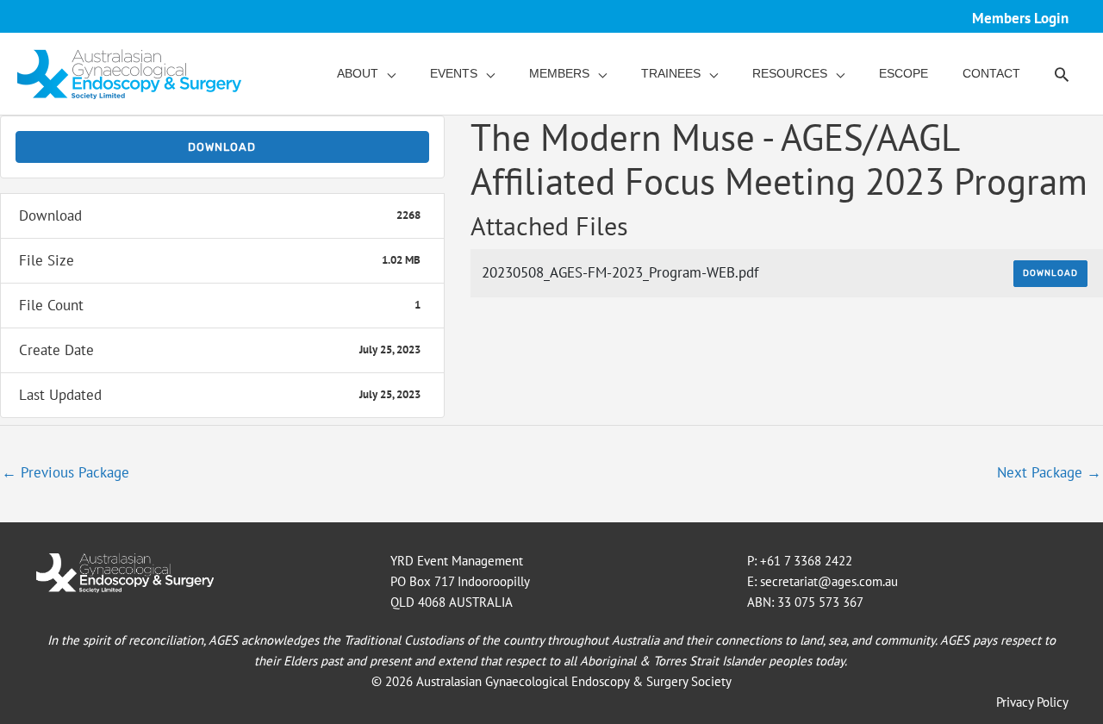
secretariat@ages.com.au (829, 581)
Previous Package (65, 472)
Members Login (1020, 18)
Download (222, 146)
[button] (1061, 74)
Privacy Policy (1032, 702)
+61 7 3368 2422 (806, 560)
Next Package (1049, 472)
